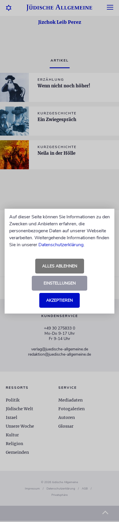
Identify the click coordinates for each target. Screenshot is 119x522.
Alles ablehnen (59, 266)
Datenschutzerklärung (60, 245)
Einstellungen (60, 283)
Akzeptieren (59, 300)
